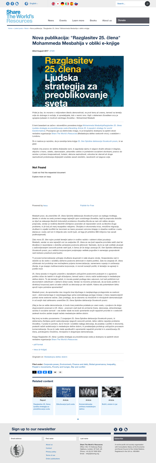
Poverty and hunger (61, 367)
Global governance (97, 364)
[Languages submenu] (37, 3)
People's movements (41, 367)
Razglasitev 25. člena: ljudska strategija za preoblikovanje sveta (42, 407)
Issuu (45, 206)
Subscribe (118, 439)
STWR (52, 51)
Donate (122, 20)
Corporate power (51, 364)
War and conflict (78, 367)
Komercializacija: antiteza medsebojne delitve (87, 407)
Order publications (53, 459)
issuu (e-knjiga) (40, 350)
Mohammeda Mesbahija (93, 125)
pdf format (38, 345)
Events (63, 21)
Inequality (111, 364)
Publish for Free (87, 206)
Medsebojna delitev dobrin (55, 357)
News (51, 21)
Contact (49, 448)
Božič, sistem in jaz (109, 404)
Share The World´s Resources (64, 134)
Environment (65, 364)
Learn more (78, 21)
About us (107, 21)
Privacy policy (51, 452)
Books (93, 21)
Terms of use (50, 455)
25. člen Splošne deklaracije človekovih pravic (98, 141)
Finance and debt (80, 364)
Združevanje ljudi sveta (65, 404)
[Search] (147, 3)
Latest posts (18, 28)
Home (10, 28)
